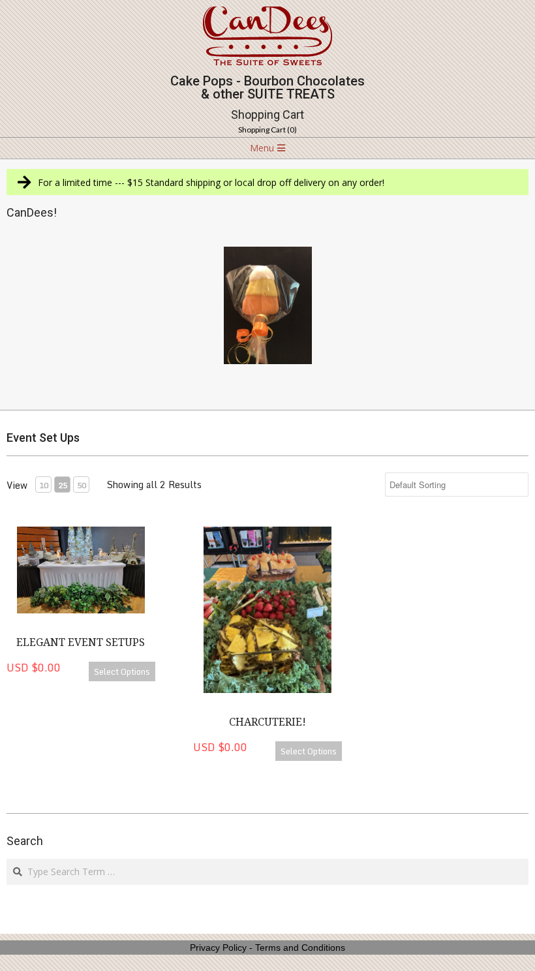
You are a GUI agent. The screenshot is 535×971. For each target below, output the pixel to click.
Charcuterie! (267, 722)
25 (62, 485)
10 (43, 485)
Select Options (122, 671)
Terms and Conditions (300, 947)
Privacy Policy (218, 947)
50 (81, 485)
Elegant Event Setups (80, 642)
